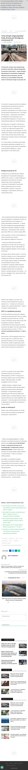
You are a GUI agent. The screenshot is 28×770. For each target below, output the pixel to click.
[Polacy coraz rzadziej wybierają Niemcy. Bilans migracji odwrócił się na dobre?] (5, 683)
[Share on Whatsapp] (19, 551)
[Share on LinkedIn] (16, 551)
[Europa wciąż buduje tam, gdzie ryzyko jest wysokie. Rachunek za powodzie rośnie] (5, 728)
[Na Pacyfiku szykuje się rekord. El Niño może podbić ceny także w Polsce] (5, 720)
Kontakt (10, 763)
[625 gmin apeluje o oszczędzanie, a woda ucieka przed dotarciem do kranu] (5, 736)
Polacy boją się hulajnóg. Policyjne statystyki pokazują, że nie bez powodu (9, 662)
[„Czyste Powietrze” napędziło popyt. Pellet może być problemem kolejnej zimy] (5, 691)
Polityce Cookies (10, 9)
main (21, 538)
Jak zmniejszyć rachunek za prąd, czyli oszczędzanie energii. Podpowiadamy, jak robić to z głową (14, 507)
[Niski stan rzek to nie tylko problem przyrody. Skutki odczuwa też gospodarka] (14, 589)
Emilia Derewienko (8, 42)
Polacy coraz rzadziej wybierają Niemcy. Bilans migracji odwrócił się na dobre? (18, 683)
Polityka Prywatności (18, 763)
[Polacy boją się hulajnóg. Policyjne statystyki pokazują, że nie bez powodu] (23, 662)
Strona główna (4, 31)
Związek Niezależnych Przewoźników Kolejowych (11, 545)
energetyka (11, 538)
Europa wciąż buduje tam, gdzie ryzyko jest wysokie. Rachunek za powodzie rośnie (18, 728)
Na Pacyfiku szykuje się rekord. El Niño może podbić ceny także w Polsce (18, 720)
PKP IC (11, 540)
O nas (6, 763)
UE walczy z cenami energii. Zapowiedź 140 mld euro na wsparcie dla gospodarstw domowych (14, 531)
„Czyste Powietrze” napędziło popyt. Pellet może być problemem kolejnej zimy (17, 691)
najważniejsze (4, 540)
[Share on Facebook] (10, 551)
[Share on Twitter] (13, 551)
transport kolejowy (6, 543)
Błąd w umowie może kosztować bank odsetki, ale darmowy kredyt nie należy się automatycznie (9, 654)
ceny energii (4, 538)
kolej (17, 538)
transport (16, 540)
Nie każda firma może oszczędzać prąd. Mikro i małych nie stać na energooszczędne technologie (14, 514)
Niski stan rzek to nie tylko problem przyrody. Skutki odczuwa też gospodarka (8, 645)
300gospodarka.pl (18, 765)
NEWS (11, 31)
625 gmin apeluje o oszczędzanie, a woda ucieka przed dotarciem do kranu (18, 736)
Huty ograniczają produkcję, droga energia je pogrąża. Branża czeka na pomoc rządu (13, 520)
